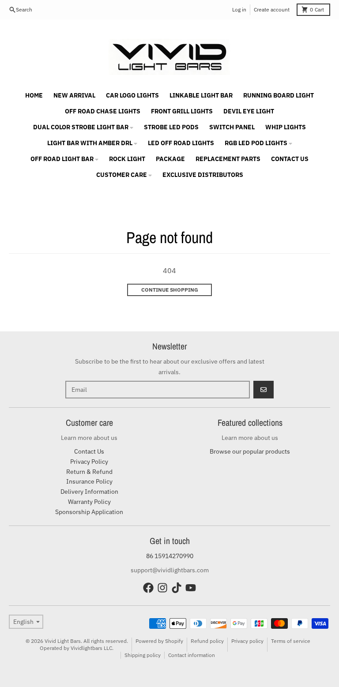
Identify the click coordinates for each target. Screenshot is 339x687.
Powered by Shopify (159, 641)
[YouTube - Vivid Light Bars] (190, 587)
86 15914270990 (169, 556)
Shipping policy (142, 655)
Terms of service (290, 641)
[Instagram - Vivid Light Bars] (162, 587)
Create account (272, 9)
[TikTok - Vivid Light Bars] (176, 587)
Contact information (191, 655)
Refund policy (207, 641)
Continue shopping (169, 289)
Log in (239, 9)
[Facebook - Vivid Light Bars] (148, 587)
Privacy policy (247, 641)
